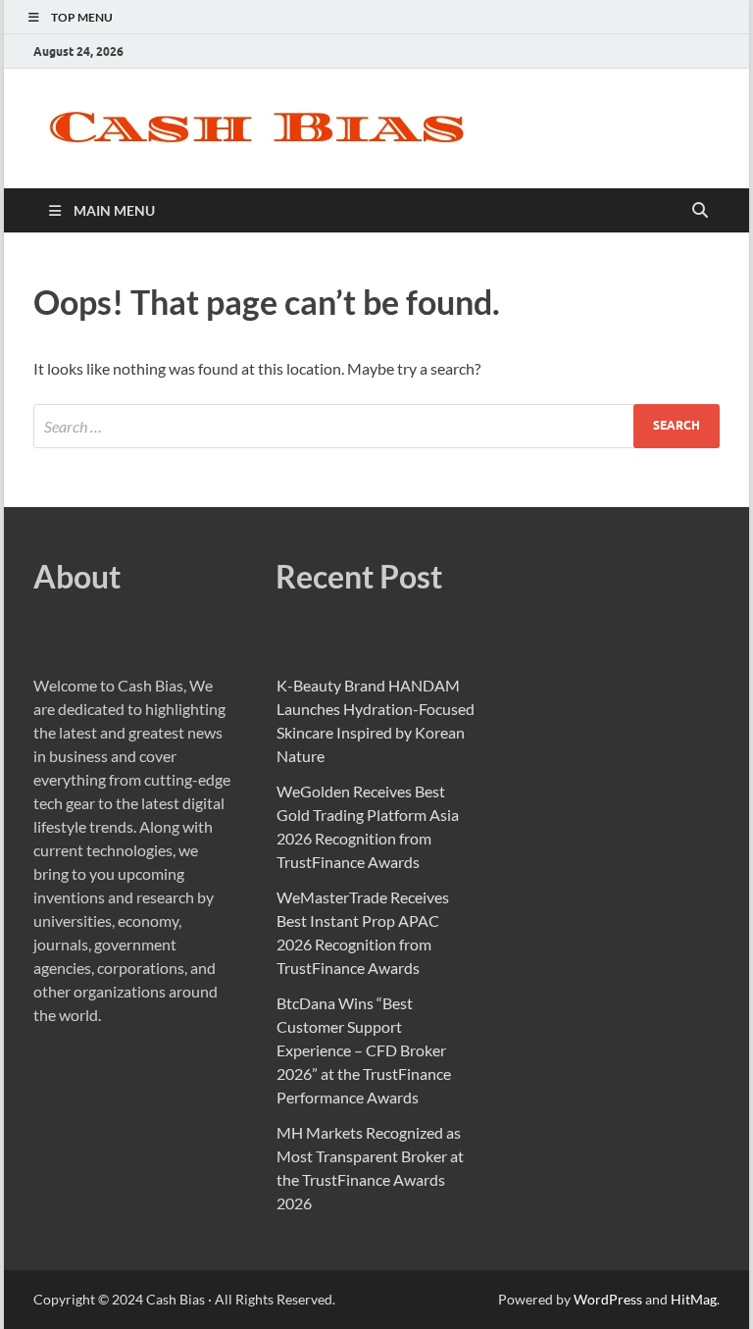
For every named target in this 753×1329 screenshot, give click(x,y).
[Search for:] (376, 426)
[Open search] (700, 210)
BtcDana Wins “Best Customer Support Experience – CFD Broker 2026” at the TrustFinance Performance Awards (363, 1050)
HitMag (694, 1299)
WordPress (608, 1299)
